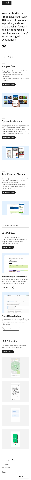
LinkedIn (7, 467)
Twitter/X (7, 464)
